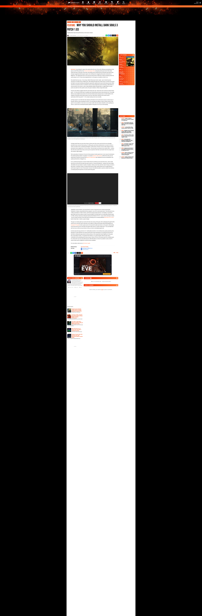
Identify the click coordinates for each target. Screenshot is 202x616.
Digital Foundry (90, 203)
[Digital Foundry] (73, 2)
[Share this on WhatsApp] (106, 35)
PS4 (72, 22)
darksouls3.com (121, 84)
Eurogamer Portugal (75, 224)
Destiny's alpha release (97, 155)
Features (69, 22)
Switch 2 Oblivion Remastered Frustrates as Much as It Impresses (127, 119)
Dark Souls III (121, 57)
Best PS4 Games (85, 249)
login (102, 289)
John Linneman (73, 35)
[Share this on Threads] (115, 35)
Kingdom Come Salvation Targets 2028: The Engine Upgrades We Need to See (77, 310)
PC (79, 22)
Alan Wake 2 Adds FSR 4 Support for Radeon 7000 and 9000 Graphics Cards (77, 322)
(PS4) (84, 246)
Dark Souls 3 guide (86, 243)
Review (87, 248)
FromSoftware (121, 67)
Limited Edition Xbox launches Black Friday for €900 (127, 128)
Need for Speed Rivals (91, 157)
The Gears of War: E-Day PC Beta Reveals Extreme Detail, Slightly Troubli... (127, 136)
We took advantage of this (89, 70)
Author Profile (71, 287)
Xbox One (76, 22)
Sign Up (197, 3)
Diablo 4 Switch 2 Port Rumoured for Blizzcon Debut (127, 157)
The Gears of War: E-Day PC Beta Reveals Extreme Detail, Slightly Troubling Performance (77, 316)
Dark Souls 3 (73, 69)
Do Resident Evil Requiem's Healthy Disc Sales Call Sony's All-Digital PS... (127, 140)
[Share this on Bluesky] (109, 35)
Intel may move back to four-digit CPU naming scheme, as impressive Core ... (127, 149)
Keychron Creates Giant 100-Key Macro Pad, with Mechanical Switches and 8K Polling (77, 336)
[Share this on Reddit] (117, 35)
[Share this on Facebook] (111, 35)
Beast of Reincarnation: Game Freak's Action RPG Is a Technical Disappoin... (127, 153)
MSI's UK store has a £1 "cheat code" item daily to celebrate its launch (76, 329)
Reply (81, 287)
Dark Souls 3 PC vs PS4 (109, 217)
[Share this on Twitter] (113, 35)
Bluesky (76, 287)
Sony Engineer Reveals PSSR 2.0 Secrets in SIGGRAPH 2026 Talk (127, 123)
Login (195, 3)
